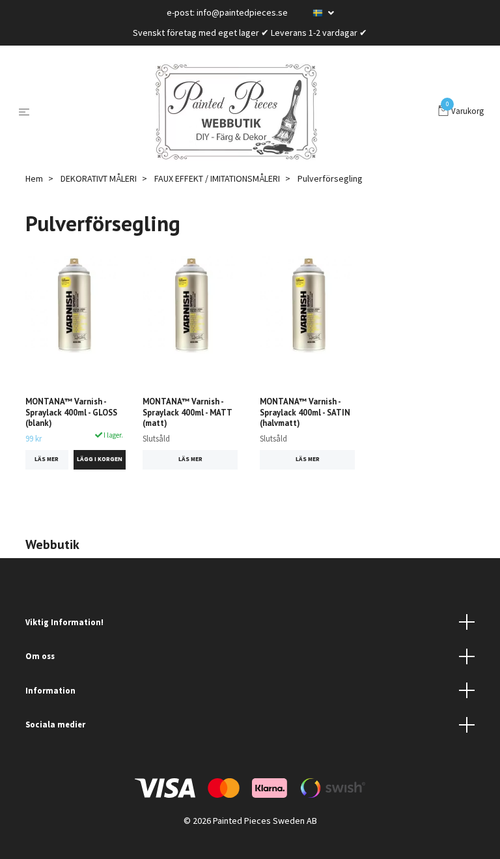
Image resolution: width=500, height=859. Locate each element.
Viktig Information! (64, 622)
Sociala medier (55, 724)
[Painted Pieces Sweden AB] (236, 112)
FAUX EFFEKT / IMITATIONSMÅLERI (217, 178)
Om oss (40, 656)
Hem (34, 178)
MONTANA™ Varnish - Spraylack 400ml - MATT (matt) (187, 412)
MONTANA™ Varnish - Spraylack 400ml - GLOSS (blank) (71, 412)
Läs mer (47, 459)
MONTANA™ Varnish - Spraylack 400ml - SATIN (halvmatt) (305, 412)
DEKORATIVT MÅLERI (99, 178)
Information (50, 690)
